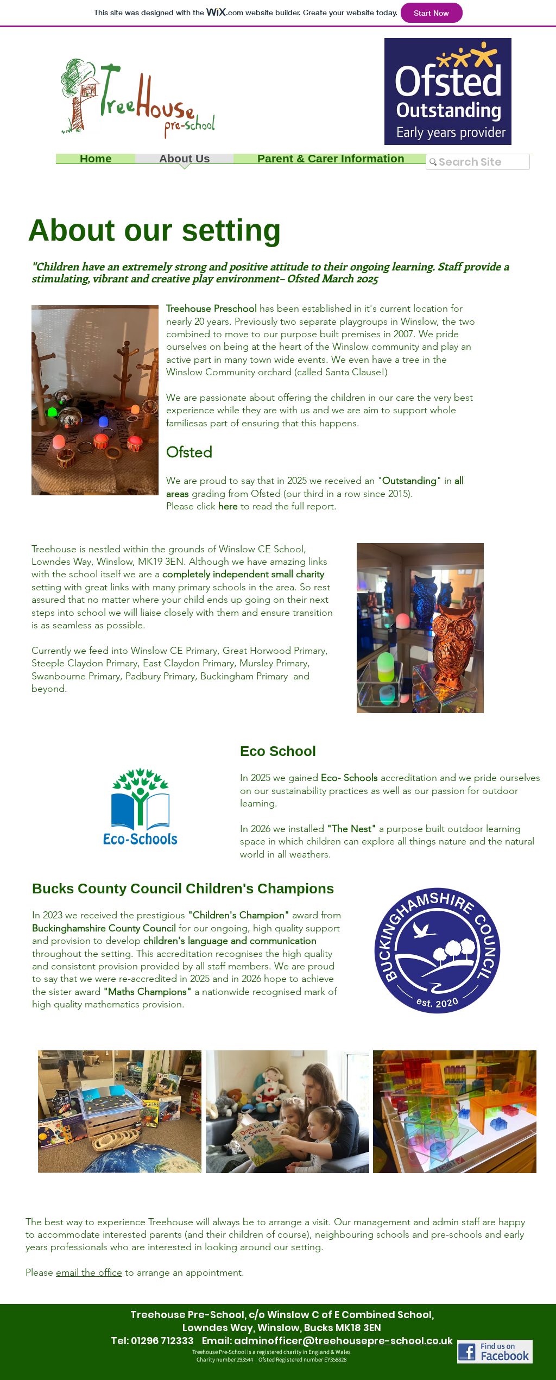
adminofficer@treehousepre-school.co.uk (343, 1340)
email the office (89, 1272)
